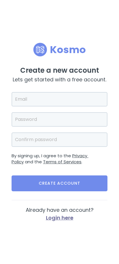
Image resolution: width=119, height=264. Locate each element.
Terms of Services (62, 162)
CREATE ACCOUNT (59, 183)
